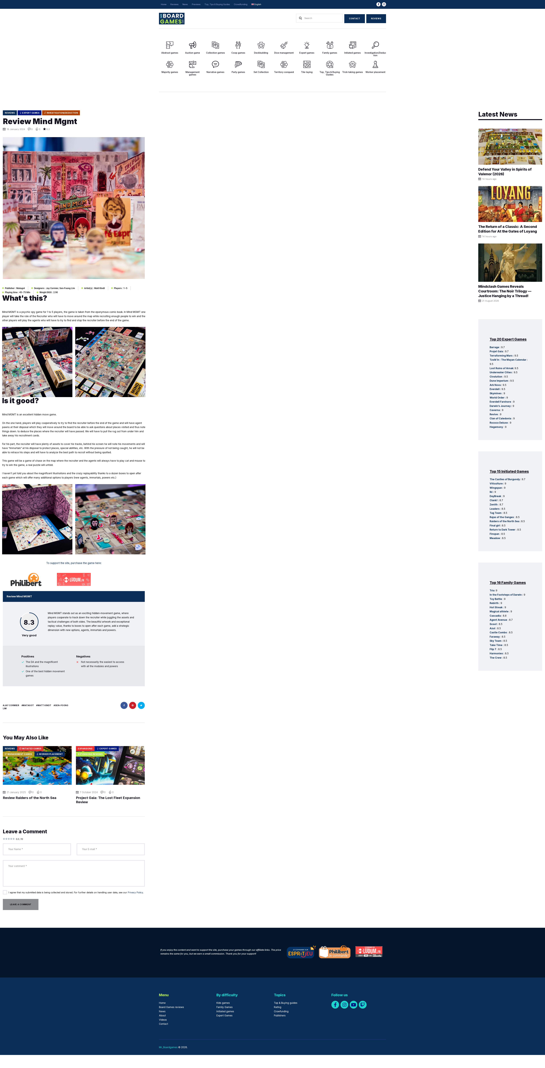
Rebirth (494, 603)
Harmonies (496, 653)
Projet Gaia (496, 351)
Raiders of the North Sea (504, 521)
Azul (492, 628)
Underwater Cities (501, 372)
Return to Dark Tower (502, 529)
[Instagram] (384, 4)
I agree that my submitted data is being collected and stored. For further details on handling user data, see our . (76, 892)
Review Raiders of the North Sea (29, 798)
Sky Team (495, 640)
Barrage (494, 347)
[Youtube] (353, 1004)
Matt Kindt (44, 705)
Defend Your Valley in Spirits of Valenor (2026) (505, 171)
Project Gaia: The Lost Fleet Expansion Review (108, 800)
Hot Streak (496, 607)
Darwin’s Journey (500, 406)
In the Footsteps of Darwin (506, 594)
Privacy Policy (135, 892)
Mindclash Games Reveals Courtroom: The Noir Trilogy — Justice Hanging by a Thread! (504, 291)
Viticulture (496, 483)
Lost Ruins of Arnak (501, 368)
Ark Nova (495, 385)
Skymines (496, 393)
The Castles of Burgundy (505, 479)
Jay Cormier (11, 705)
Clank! (493, 500)
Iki (491, 492)
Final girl (495, 525)
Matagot (28, 705)
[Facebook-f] (378, 4)
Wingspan (496, 487)
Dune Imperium (499, 380)
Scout (493, 624)
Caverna (495, 410)
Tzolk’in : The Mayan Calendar (508, 359)
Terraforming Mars (501, 355)
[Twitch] (362, 1004)
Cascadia (495, 615)
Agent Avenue (498, 619)
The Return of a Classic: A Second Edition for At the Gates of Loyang (507, 228)
